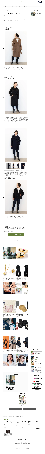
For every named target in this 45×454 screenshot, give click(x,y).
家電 (22, 427)
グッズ (17, 425)
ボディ (11, 424)
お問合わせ (24, 443)
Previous (3, 48)
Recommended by (38, 372)
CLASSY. (17, 448)
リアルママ (17, 427)
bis (26, 448)
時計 (12, 6)
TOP (3, 416)
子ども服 (17, 424)
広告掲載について (16, 443)
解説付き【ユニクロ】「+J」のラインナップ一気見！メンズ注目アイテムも (15, 227)
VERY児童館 (17, 422)
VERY (19, 448)
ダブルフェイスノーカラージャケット (8, 216)
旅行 (22, 424)
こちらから (17, 223)
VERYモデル (29, 424)
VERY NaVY (37, 426)
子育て (17, 421)
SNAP (24, 6)
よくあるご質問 (20, 443)
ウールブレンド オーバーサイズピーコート (9, 170)
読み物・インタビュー (31, 421)
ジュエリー (10, 6)
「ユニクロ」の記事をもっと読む (16, 234)
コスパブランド (16, 6)
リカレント (29, 425)
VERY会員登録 (38, 428)
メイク (11, 422)
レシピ (22, 422)
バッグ (7, 6)
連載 (28, 422)
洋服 (4, 424)
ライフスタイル (24, 421)
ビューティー (12, 421)
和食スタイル (29, 448)
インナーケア (12, 425)
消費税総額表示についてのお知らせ (22, 439)
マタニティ (27, 6)
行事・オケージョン (21, 6)
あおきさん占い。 (38, 421)
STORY (21, 448)
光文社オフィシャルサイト (27, 443)
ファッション (6, 10)
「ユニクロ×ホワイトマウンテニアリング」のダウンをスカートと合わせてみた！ (15, 228)
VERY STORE (38, 423)
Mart (23, 448)
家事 (22, 425)
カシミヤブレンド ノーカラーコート (8, 67)
